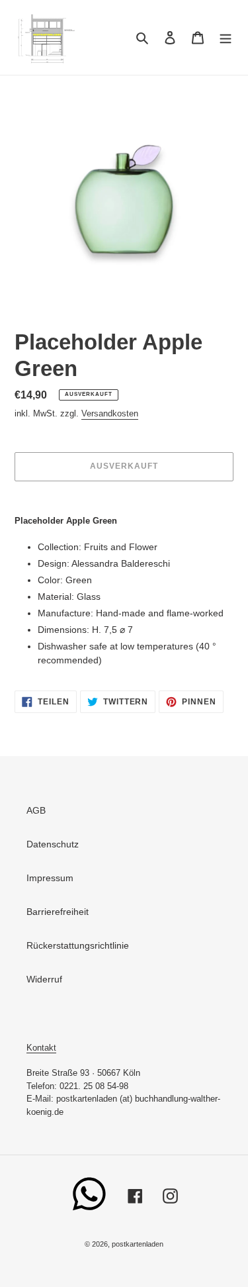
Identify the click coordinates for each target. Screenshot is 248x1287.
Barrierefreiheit (57, 911)
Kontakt (41, 1048)
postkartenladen (137, 1244)
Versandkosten (109, 413)
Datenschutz (52, 844)
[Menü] (225, 37)
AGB (36, 810)
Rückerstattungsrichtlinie (77, 945)
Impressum (49, 878)
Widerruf (44, 979)
